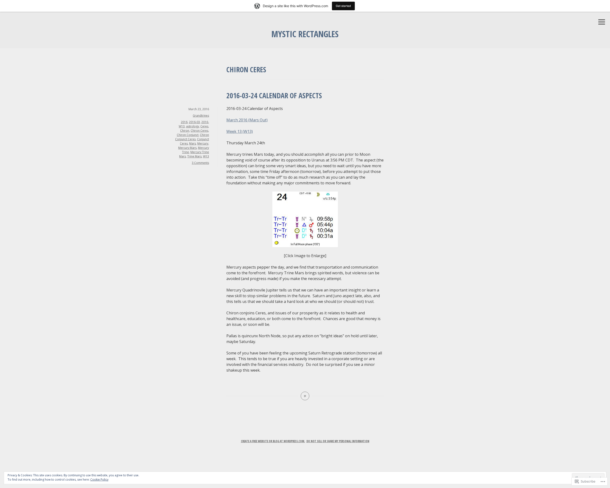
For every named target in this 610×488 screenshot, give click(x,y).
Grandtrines (201, 116)
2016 (184, 122)
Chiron (184, 131)
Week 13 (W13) (239, 131)
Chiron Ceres (199, 131)
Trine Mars (194, 156)
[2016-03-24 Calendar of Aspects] (305, 396)
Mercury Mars (187, 148)
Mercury (202, 143)
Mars (192, 143)
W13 (206, 156)
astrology (192, 126)
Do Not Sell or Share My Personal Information (337, 441)
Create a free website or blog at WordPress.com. (273, 441)
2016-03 (194, 122)
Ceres (204, 126)
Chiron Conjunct (187, 135)
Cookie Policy (99, 480)
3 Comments (200, 163)
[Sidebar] (601, 22)
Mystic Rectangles (305, 34)
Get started (343, 6)
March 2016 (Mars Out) (247, 120)
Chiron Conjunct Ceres (192, 137)
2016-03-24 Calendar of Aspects (274, 95)
